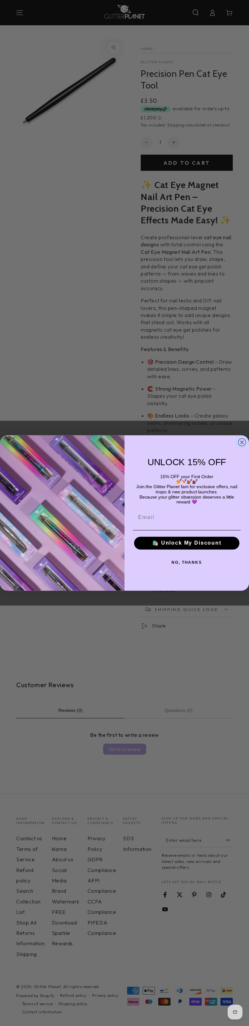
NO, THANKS (187, 562)
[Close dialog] (242, 442)
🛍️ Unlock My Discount (186, 543)
